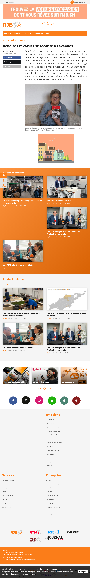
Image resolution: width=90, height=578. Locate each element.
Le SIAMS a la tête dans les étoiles (18, 265)
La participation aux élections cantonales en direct (66, 314)
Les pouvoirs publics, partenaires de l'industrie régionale (63, 232)
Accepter (82, 572)
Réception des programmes (55, 484)
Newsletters (52, 400)
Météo (4, 491)
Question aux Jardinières (54, 450)
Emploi (4, 503)
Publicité (49, 491)
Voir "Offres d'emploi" (76, 375)
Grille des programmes (53, 431)
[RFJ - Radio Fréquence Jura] (54, 532)
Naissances (49, 446)
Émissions (26, 33)
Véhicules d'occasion (8, 480)
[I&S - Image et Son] (35, 539)
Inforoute (5, 499)
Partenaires (50, 499)
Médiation (49, 503)
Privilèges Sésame (8, 488)
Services (48, 33)
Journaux (8, 33)
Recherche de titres (52, 427)
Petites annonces (7, 495)
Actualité (12, 40)
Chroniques (38, 33)
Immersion (49, 438)
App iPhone (64, 400)
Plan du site (28, 554)
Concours (49, 465)
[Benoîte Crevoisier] (53, 105)
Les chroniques (51, 423)
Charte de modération (53, 507)
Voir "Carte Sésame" (47, 375)
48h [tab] (7, 285)
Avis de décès (6, 507)
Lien (8, 66)
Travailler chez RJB (52, 495)
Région (23, 40)
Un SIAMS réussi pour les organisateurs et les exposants (22, 201)
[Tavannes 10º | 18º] (44, 21)
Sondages (49, 462)
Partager (9, 57)
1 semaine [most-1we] (17, 285)
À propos (49, 480)
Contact (48, 511)
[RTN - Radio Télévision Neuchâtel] (35, 532)
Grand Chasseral (51, 435)
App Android (76, 400)
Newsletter (49, 515)
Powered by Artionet (9, 559)
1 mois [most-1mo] (28, 285)
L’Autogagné (50, 454)
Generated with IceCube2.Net (26, 559)
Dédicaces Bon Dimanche (54, 442)
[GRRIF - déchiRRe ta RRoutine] (72, 532)
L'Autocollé (49, 458)
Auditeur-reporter (79, 2)
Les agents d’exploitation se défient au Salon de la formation (21, 314)
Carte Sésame (50, 488)
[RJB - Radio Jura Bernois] (16, 532)
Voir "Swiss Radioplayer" (18, 375)
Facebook (13, 400)
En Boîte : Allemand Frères (59, 200)
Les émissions (50, 419)
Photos (17, 33)
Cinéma (4, 484)
